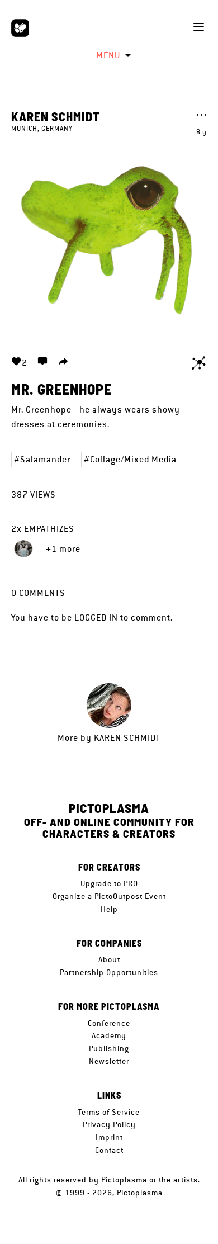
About (109, 959)
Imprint (109, 1137)
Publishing (109, 1048)
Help (109, 909)
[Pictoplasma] (20, 28)
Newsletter (109, 1061)
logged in (96, 617)
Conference (109, 1023)
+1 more (63, 549)
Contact (109, 1150)
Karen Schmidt (55, 116)
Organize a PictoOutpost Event (109, 896)
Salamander (45, 459)
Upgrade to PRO (109, 883)
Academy (109, 1035)
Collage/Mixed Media (133, 459)
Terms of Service (109, 1112)
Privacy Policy (109, 1124)
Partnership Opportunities (109, 972)
